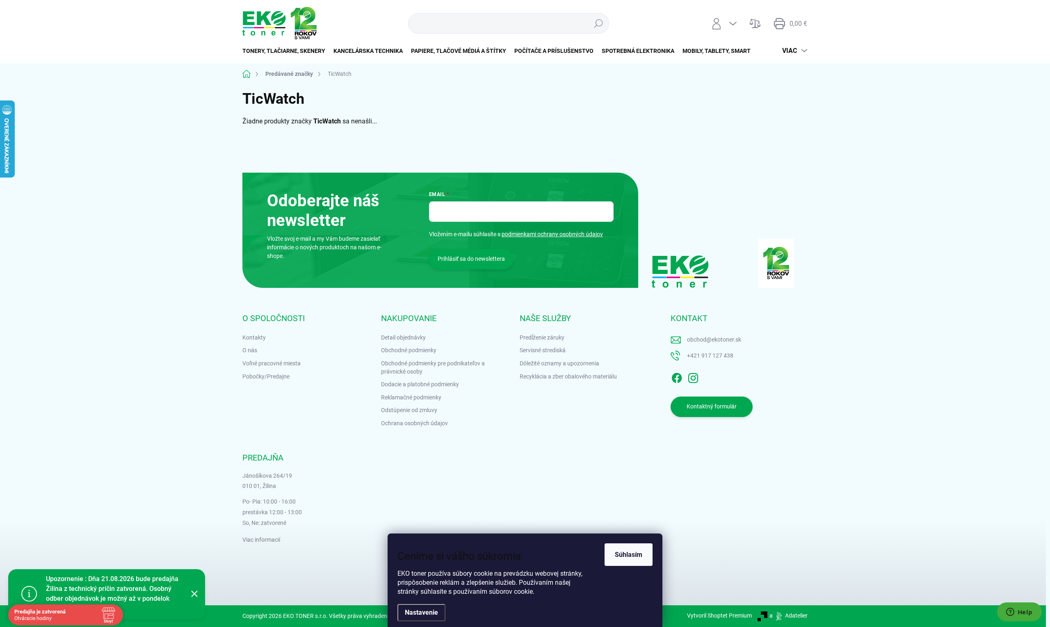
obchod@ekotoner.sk (714, 339)
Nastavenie (421, 612)
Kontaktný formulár (712, 406)
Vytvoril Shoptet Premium (719, 615)
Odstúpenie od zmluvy (409, 410)
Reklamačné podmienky (411, 397)
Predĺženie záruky (542, 337)
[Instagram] (693, 376)
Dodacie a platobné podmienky (420, 384)
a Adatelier (788, 615)
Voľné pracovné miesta (271, 363)
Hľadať (598, 23)
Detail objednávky (403, 337)
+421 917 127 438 (710, 355)
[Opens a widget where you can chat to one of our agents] (1019, 612)
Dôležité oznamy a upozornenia (559, 363)
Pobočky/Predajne (266, 376)
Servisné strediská (543, 350)
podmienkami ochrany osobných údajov (552, 234)
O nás (249, 350)
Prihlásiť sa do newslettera (471, 258)
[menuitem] (285, 51)
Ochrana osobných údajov (414, 423)
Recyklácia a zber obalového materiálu (568, 376)
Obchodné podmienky (408, 350)
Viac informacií (261, 539)
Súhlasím (628, 555)
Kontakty (254, 337)
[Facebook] (677, 376)
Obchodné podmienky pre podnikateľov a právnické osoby (433, 367)
